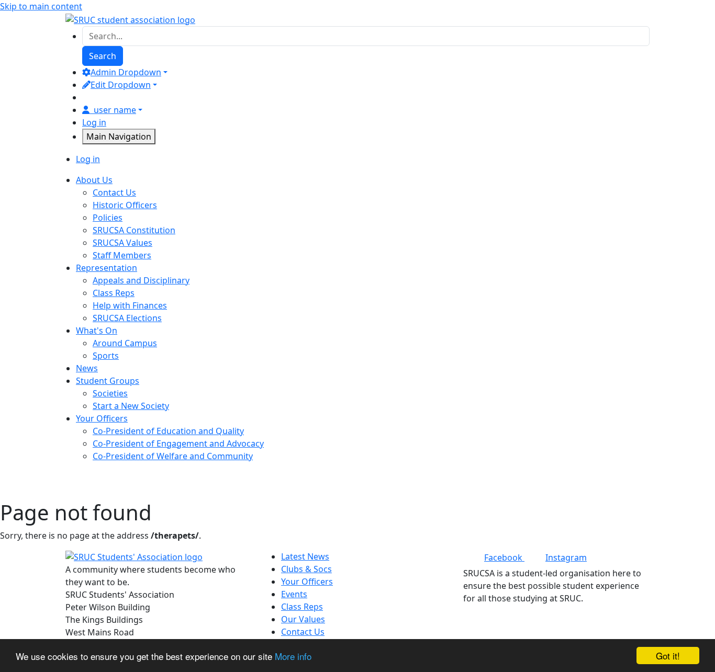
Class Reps (114, 293)
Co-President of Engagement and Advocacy (178, 443)
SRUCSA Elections (127, 318)
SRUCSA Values (122, 242)
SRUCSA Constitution (134, 230)
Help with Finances (130, 305)
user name (115, 110)
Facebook (504, 557)
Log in (94, 122)
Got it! (668, 655)
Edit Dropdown (121, 84)
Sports (106, 355)
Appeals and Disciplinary (141, 280)
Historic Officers (125, 205)
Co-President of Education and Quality (168, 431)
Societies (110, 393)
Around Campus (125, 343)
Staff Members (122, 255)
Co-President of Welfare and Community (173, 456)
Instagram (566, 557)
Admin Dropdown (126, 72)
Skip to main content (41, 6)
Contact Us (114, 192)
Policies (107, 217)
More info (293, 656)
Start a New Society (131, 406)
